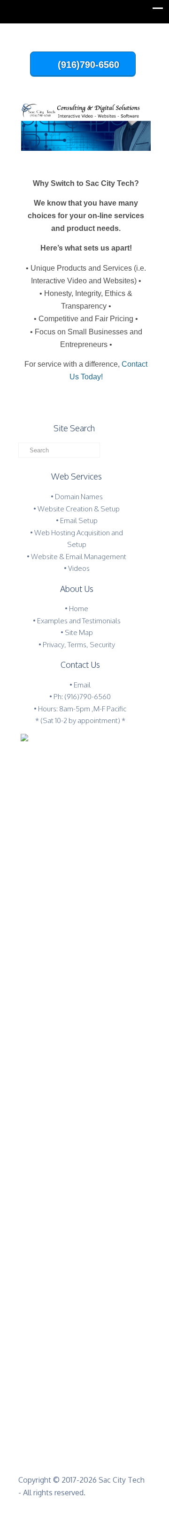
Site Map (79, 632)
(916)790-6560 (88, 64)
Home (78, 608)
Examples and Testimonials (79, 620)
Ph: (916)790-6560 (82, 696)
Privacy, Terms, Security (79, 644)
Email (82, 684)
